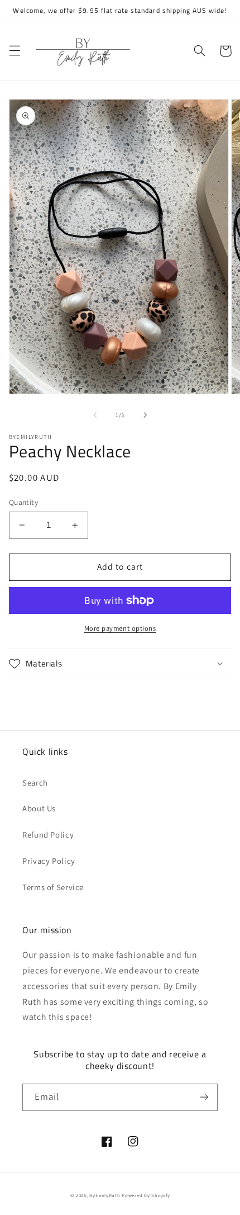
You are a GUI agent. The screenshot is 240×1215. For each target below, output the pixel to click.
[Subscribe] (204, 1097)
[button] (14, 51)
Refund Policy (48, 834)
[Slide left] (95, 415)
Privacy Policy (48, 860)
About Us (39, 808)
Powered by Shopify (146, 1195)
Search (35, 782)
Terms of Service (53, 887)
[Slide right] (145, 415)
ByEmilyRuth (104, 1195)
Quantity (23, 502)
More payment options (120, 628)
